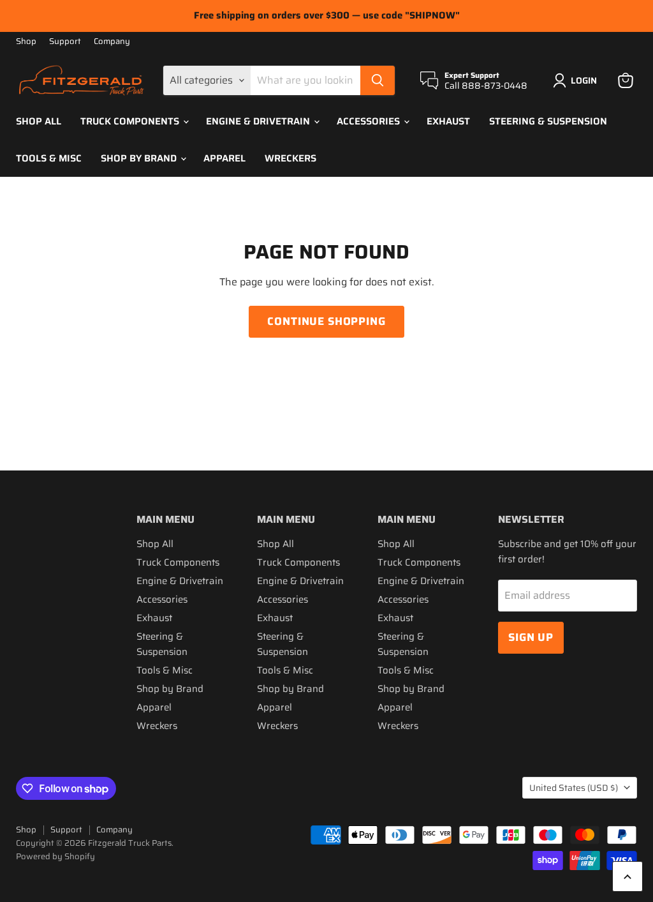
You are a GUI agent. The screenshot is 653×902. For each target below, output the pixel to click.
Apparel (224, 158)
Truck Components (131, 121)
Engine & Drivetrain (259, 121)
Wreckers (290, 158)
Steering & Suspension (548, 121)
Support (65, 42)
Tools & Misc (49, 158)
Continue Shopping (326, 321)
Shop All (38, 121)
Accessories (369, 121)
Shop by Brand (140, 158)
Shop (26, 42)
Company (112, 42)
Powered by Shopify (55, 856)
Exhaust (448, 121)
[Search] (377, 80)
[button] (577, 80)
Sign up (531, 637)
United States (573, 788)
